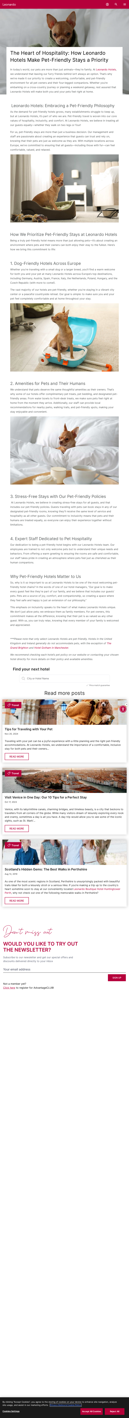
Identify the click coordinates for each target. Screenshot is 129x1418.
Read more (16, 756)
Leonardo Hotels (105, 69)
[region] (64, 1407)
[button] (107, 4)
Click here (9, 987)
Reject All (114, 1411)
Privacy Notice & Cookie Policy (65, 1405)
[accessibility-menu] (123, 709)
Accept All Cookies (91, 1411)
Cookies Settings (11, 1411)
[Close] (126, 704)
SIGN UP (116, 977)
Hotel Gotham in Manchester (51, 647)
